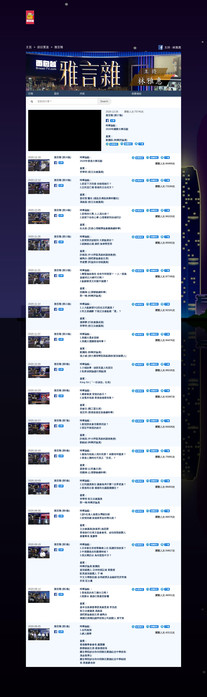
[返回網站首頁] (30, 21)
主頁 (29, 47)
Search (104, 101)
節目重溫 (43, 47)
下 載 (141, 144)
